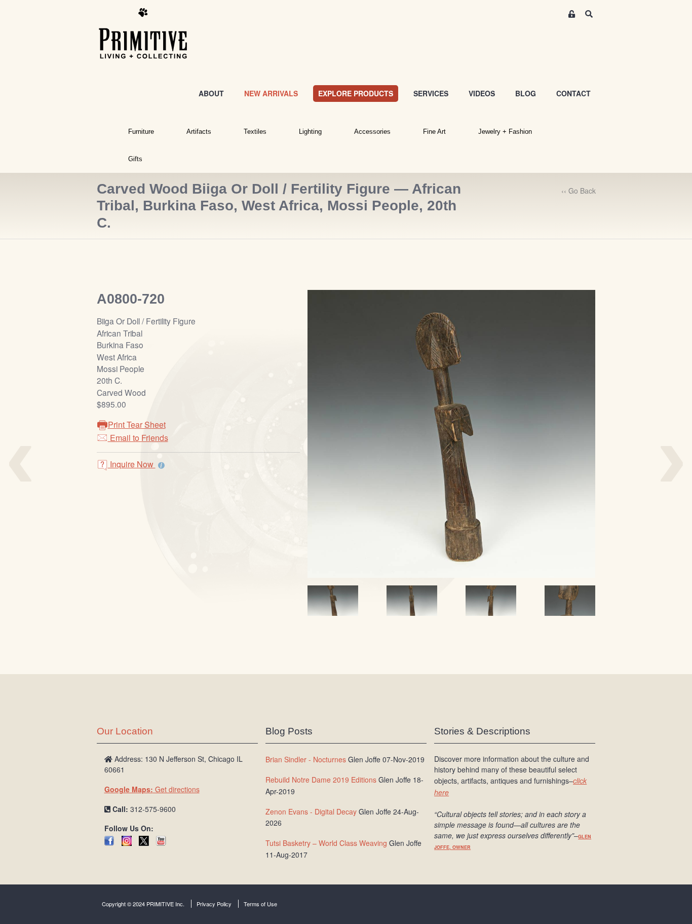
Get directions (152, 789)
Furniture (141, 131)
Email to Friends (138, 437)
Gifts (135, 159)
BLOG (525, 93)
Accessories (372, 131)
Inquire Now (132, 464)
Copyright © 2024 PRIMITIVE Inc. (143, 904)
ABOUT (211, 93)
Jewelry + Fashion (505, 131)
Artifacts (198, 131)
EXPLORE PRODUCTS (355, 93)
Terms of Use (260, 904)
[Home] (150, 34)
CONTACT (573, 93)
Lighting (310, 131)
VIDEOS (482, 93)
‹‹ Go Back (578, 191)
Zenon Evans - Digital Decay (311, 811)
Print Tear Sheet (137, 424)
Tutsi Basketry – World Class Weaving (326, 843)
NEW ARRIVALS (271, 93)
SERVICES (430, 93)
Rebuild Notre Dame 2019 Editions (320, 779)
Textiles (255, 131)
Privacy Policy (214, 904)
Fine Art (434, 131)
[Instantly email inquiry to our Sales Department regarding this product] (161, 465)
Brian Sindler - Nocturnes (305, 759)
